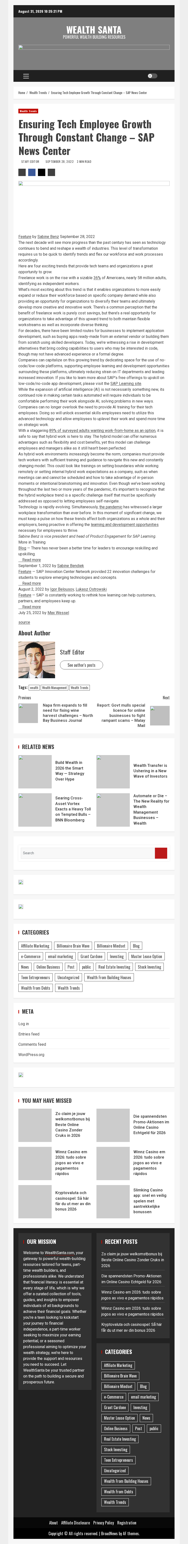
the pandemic (110, 507)
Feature (24, 236)
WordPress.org (31, 1054)
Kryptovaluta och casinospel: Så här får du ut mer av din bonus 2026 (35, 1201)
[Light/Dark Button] (152, 75)
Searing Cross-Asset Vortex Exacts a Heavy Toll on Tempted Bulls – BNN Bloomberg (35, 810)
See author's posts (81, 665)
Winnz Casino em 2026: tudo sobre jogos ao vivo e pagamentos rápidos (35, 1163)
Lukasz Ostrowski (91, 589)
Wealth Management (54, 687)
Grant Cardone (91, 956)
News (25, 967)
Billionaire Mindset (111, 946)
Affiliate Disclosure (75, 1523)
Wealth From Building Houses (109, 977)
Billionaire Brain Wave (73, 946)
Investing (117, 956)
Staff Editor (30, 161)
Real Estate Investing (114, 967)
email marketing (60, 956)
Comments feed (32, 1044)
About (53, 1523)
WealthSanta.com (59, 1252)
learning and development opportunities (125, 524)
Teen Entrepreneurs (35, 977)
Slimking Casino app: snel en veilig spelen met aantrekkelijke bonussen (113, 1201)
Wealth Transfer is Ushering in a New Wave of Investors (113, 771)
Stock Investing (149, 967)
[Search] (164, 76)
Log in (23, 1023)
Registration (126, 1523)
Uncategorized (68, 977)
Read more (31, 560)
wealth (34, 687)
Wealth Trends (28, 111)
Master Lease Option (146, 956)
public (86, 967)
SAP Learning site (125, 383)
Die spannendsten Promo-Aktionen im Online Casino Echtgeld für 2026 (113, 1125)
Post (71, 967)
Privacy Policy (103, 1523)
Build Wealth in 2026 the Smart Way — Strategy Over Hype (35, 771)
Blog (22, 548)
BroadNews (109, 1533)
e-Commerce (30, 956)
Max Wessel (58, 612)
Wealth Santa (94, 29)
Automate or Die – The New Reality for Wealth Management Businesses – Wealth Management (113, 810)
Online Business (48, 967)
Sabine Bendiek (70, 565)
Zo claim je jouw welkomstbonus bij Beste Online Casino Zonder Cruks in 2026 (35, 1125)
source (24, 622)
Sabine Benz (48, 236)
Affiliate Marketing (35, 946)
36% (97, 277)
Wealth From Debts (35, 988)
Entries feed (28, 1034)
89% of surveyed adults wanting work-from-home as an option (102, 430)
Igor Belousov (62, 589)
